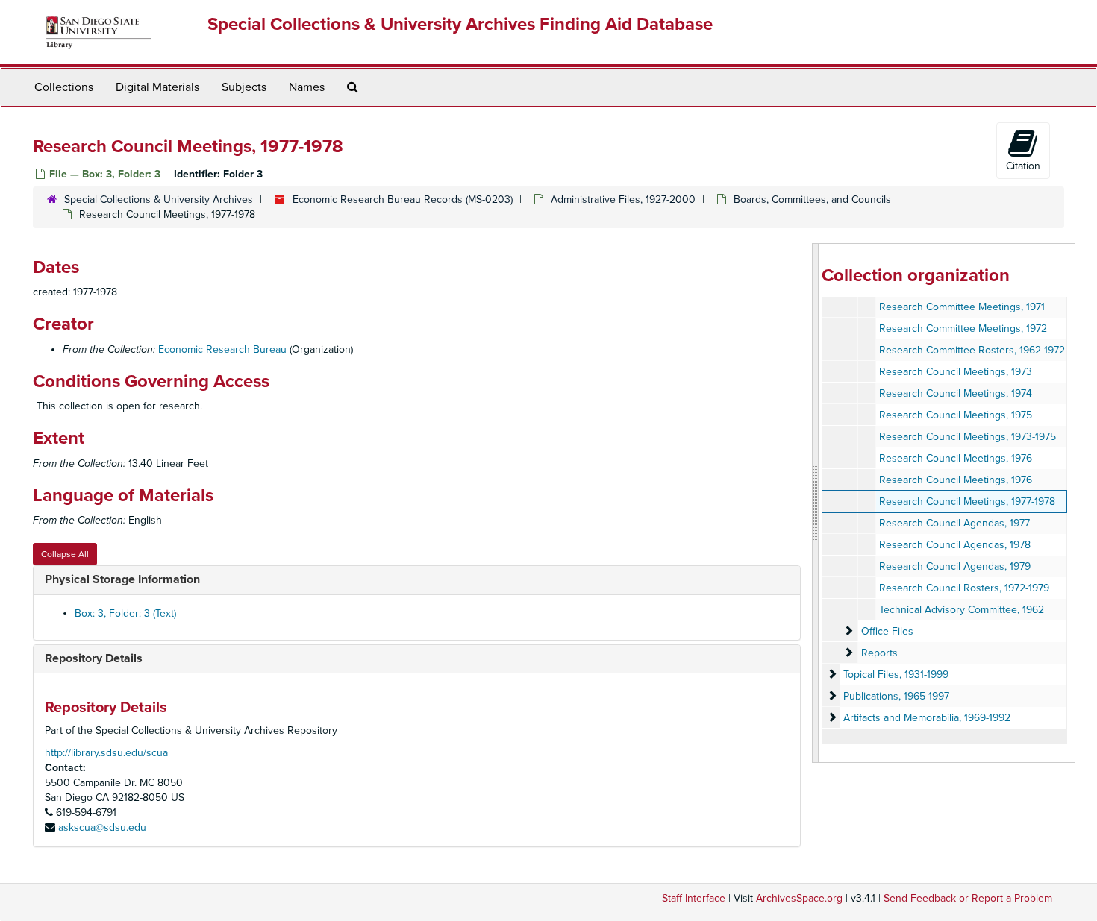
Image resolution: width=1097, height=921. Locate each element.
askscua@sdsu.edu (102, 827)
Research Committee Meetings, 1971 (962, 307)
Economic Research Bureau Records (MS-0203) (403, 199)
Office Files (887, 631)
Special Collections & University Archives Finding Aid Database (460, 24)
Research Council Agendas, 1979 (955, 566)
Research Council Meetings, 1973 (955, 371)
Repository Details (94, 658)
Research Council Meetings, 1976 (955, 458)
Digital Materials (157, 87)
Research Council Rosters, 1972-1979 (964, 588)
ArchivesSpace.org (799, 898)
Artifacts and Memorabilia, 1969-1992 (926, 717)
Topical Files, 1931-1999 (895, 674)
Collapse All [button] (65, 554)
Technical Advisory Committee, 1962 (961, 609)
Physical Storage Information (122, 579)
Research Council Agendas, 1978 (955, 544)
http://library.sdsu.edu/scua (106, 752)
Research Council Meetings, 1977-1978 (967, 501)
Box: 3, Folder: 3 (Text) (125, 613)
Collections (63, 87)
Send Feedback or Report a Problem (968, 898)
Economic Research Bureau (222, 349)
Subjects (244, 87)
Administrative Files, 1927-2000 (623, 199)
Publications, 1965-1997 (896, 696)
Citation (1023, 166)
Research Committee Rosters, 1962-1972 (972, 350)
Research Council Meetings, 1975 (955, 415)
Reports (879, 653)
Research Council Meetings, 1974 (955, 393)
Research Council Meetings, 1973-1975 (967, 436)
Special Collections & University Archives (158, 199)
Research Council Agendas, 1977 (954, 523)
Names (307, 87)
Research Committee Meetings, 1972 (963, 328)
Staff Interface (693, 898)
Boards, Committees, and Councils (812, 199)
